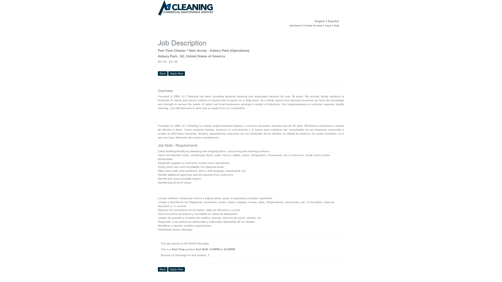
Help (336, 25)
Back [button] (163, 73)
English (320, 21)
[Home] (251, 9)
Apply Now (176, 73)
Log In (328, 25)
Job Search (295, 25)
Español (333, 21)
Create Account (313, 25)
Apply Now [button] (176, 269)
